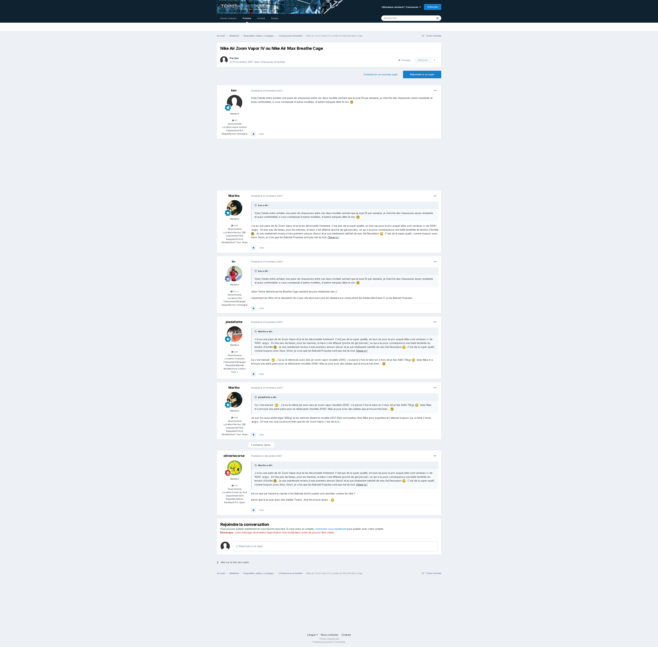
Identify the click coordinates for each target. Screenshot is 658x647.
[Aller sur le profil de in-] (234, 273)
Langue (311, 634)
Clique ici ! (333, 237)
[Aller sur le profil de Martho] (234, 208)
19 (235, 120)
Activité (261, 18)
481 (236, 351)
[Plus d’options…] (435, 91)
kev (236, 58)
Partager (405, 60)
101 (236, 485)
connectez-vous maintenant (330, 528)
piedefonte (234, 322)
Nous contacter (329, 634)
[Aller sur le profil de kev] (224, 60)
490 (235, 225)
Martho (234, 196)
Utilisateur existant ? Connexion (400, 7)
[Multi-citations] (253, 134)
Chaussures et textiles (272, 61)
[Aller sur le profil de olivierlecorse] (234, 468)
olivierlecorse (234, 456)
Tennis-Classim (228, 18)
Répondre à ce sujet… (251, 546)
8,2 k (236, 291)
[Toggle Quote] (256, 205)
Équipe (274, 18)
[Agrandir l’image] (351, 101)
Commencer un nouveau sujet (380, 74)
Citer (261, 133)
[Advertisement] (279, 166)
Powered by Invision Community (329, 642)
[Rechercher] (437, 18)
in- (234, 261)
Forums (247, 18)
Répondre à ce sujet (422, 74)
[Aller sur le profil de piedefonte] (234, 334)
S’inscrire (433, 6)
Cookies (346, 634)
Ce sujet (425, 18)
